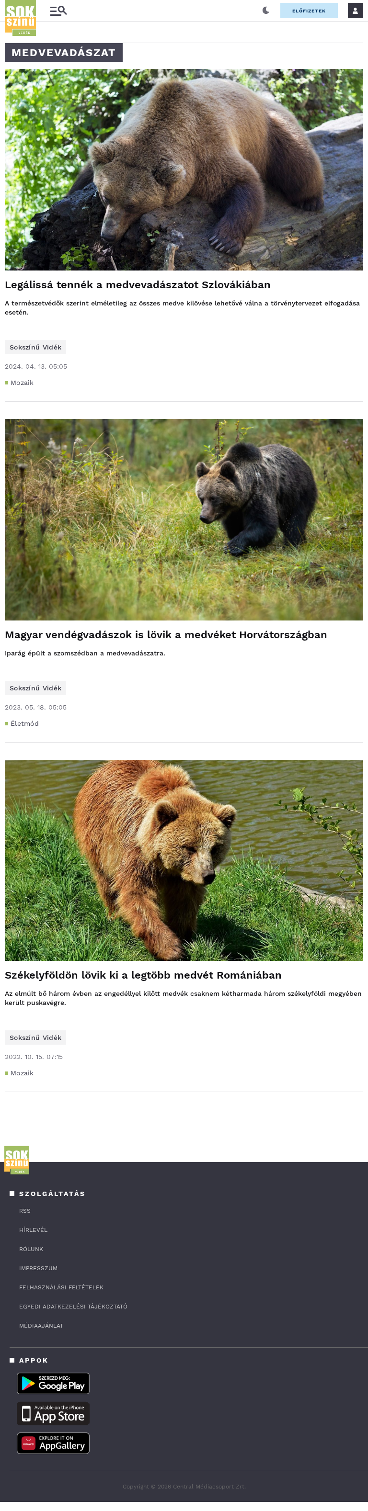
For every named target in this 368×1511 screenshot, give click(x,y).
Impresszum (38, 1268)
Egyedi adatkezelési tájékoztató (73, 1306)
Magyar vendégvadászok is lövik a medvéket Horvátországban (166, 635)
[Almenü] (58, 11)
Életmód (25, 723)
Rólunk (31, 1249)
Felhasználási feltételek (61, 1287)
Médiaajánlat (41, 1325)
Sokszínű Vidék (35, 347)
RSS (25, 1210)
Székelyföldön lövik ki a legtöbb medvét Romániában (143, 975)
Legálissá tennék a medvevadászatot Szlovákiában (138, 285)
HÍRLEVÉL (33, 1230)
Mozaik (22, 382)
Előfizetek (309, 10)
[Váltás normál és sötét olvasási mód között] (266, 10)
